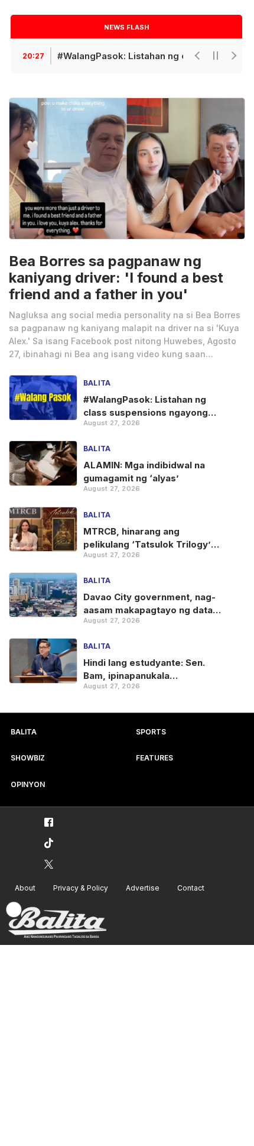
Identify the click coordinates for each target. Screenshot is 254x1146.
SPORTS (151, 731)
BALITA (24, 731)
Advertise (142, 887)
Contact (190, 887)
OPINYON (28, 784)
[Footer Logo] (56, 920)
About (25, 887)
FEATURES (154, 757)
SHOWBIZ (28, 757)
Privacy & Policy (80, 887)
